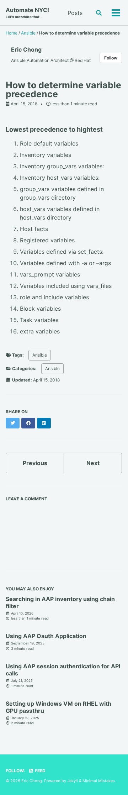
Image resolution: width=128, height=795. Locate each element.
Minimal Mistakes (98, 780)
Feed (40, 770)
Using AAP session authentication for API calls (63, 670)
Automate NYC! (27, 12)
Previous (35, 463)
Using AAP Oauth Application (46, 635)
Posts (75, 12)
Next (93, 463)
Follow (110, 57)
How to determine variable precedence (63, 89)
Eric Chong (26, 49)
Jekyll (72, 780)
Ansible (39, 355)
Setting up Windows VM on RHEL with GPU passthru (58, 707)
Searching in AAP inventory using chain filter (60, 602)
